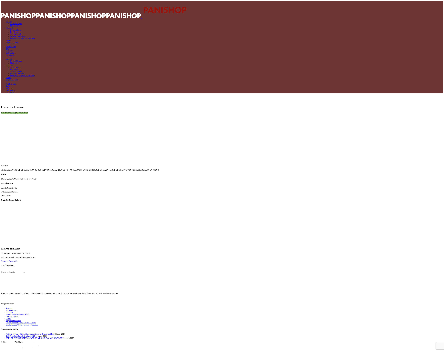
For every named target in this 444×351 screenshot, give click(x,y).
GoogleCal (13, 261)
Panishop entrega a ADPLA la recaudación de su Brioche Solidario (30, 334)
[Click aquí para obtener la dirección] (24, 272)
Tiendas (8, 319)
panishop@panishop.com (44, 342)
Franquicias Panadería (9, 346)
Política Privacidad (45, 346)
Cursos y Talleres (12, 317)
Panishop (10, 342)
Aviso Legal (27, 348)
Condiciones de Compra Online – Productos (22, 325)
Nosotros (9, 308)
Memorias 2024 (11, 310)
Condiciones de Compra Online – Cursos (21, 323)
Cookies (37, 348)
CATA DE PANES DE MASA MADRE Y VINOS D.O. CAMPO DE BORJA (35, 338)
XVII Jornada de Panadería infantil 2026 (20, 336)
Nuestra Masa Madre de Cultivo (17, 314)
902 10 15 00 (28, 342)
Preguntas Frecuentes (13, 321)
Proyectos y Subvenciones (27, 346)
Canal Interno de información (11, 348)
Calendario (5, 261)
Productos (9, 312)
